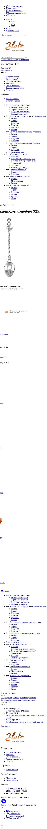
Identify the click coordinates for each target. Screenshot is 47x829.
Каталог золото (12, 77)
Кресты (14, 179)
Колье (13, 199)
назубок (5, 334)
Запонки (14, 165)
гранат (15, 700)
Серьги (14, 121)
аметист (23, 698)
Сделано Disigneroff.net (26, 805)
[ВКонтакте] (3, 801)
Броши (14, 130)
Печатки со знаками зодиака (23, 159)
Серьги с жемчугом (19, 109)
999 (2, 698)
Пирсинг (15, 125)
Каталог (6, 591)
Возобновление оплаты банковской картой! (24, 722)
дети (20, 700)
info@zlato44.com (21, 60)
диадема (26, 700)
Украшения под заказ (17, 13)
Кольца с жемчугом (19, 107)
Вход (10, 28)
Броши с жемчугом (19, 114)
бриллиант (31, 698)
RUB (8, 19)
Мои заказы (11, 778)
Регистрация (13, 30)
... (7, 201)
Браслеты (15, 127)
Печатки (14, 156)
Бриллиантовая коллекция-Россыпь (25, 143)
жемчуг (33, 700)
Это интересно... (15, 11)
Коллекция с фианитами (20, 185)
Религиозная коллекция (20, 176)
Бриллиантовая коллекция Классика (25, 132)
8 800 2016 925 (7, 60)
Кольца (14, 118)
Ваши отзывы (12, 770)
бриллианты (6, 700)
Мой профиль (12, 780)
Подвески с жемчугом (20, 112)
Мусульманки (17, 181)
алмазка (16, 698)
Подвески (15, 123)
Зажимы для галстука (20, 167)
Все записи (6, 726)
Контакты (12, 8)
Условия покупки (15, 6)
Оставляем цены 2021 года (17, 711)
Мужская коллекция (18, 154)
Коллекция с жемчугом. (20, 105)
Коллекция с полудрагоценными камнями (28, 116)
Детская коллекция (18, 170)
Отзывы (11, 15)
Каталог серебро (13, 79)
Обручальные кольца (15, 152)
